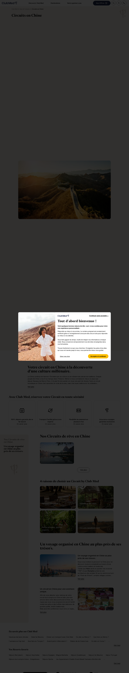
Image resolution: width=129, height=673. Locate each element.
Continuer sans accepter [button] (98, 316)
